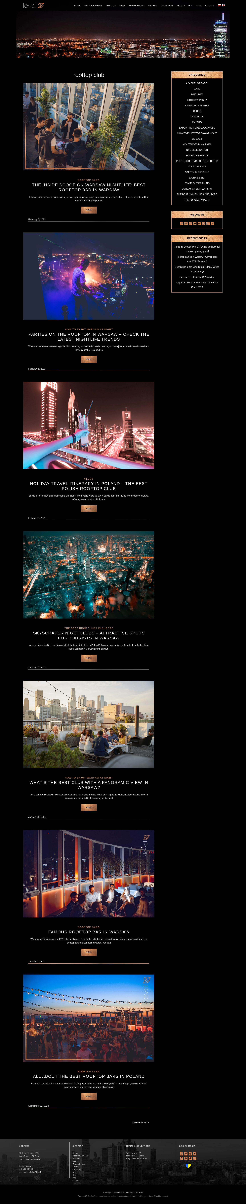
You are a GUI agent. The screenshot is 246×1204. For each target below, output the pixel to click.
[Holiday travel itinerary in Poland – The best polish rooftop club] (88, 425)
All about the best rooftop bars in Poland (89, 1076)
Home (77, 6)
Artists (181, 6)
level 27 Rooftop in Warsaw (130, 1192)
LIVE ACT (197, 139)
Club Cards (167, 6)
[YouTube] (195, 223)
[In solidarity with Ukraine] (188, 1166)
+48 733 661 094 (26, 1169)
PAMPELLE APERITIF (197, 155)
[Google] (199, 223)
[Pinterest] (203, 223)
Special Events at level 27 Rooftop (197, 277)
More (91, 211)
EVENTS (197, 122)
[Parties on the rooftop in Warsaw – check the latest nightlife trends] (88, 276)
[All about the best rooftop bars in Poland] (88, 1018)
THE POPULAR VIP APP (197, 200)
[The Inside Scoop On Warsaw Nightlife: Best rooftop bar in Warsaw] (88, 127)
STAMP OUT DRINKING (197, 183)
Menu (122, 6)
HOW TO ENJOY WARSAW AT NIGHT (89, 329)
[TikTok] (212, 223)
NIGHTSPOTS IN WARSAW (197, 144)
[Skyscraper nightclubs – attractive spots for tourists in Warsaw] (88, 575)
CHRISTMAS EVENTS (197, 105)
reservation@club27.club (30, 1172)
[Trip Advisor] (186, 223)
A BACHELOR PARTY (197, 83)
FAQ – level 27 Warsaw (136, 1158)
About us (111, 6)
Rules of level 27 (133, 1153)
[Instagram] (190, 223)
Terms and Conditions (135, 1156)
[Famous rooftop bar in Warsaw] (88, 873)
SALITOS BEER (197, 178)
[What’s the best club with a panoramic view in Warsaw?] (88, 724)
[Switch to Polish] (220, 5)
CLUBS (89, 479)
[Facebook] (181, 223)
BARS (197, 89)
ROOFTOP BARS (89, 180)
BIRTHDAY (197, 94)
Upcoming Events (93, 6)
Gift (190, 6)
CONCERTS (197, 116)
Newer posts (140, 1122)
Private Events (136, 6)
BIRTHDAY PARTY (197, 100)
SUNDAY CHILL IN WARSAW (197, 189)
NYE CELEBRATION (197, 150)
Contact (209, 6)
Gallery (152, 6)
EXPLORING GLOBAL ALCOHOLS (197, 128)
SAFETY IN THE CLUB (197, 172)
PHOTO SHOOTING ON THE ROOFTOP (197, 161)
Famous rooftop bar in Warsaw (89, 932)
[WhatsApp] (208, 223)
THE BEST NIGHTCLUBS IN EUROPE (88, 628)
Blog (199, 6)
